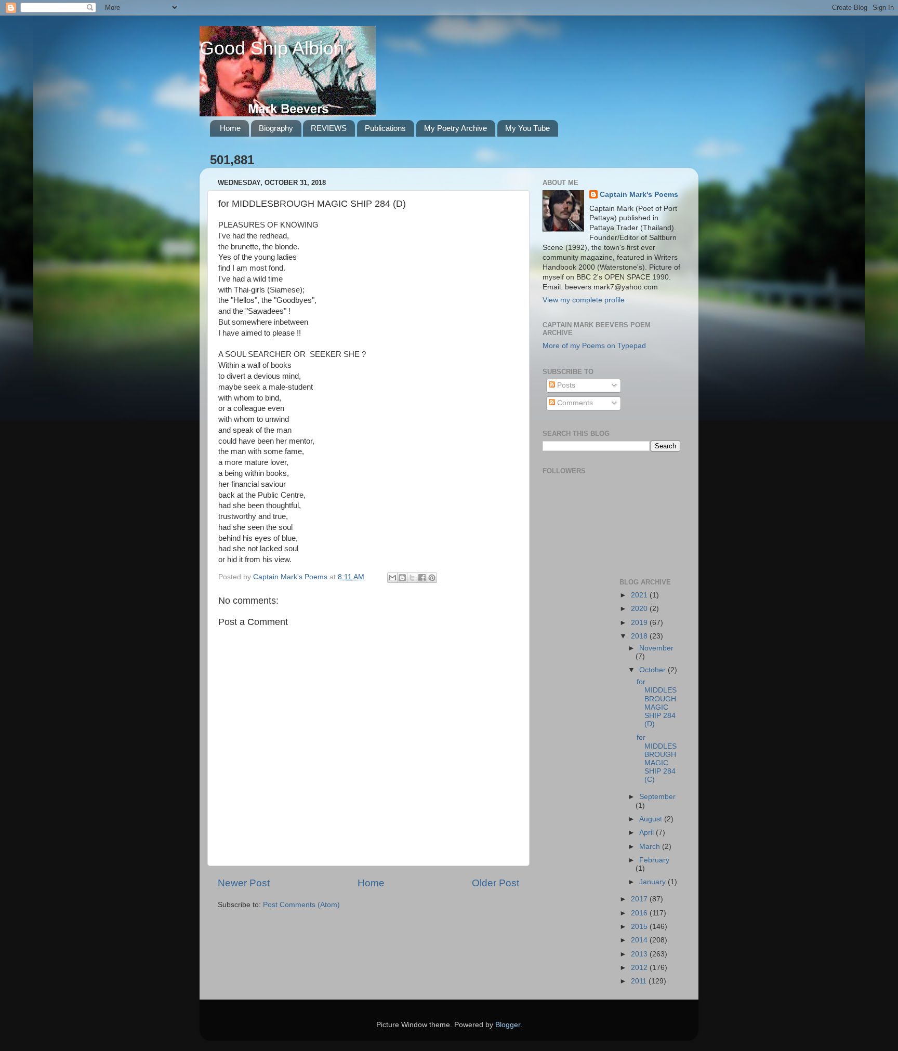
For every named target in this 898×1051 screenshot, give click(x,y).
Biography (276, 128)
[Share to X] (412, 578)
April (647, 832)
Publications (385, 128)
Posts (565, 385)
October (653, 670)
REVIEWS (329, 128)
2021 (640, 595)
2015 (640, 926)
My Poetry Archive (455, 128)
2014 (640, 940)
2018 (640, 636)
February (654, 860)
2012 (640, 968)
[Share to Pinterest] (432, 578)
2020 (640, 609)
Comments (574, 403)
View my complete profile (584, 300)
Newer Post (244, 882)
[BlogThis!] (402, 578)
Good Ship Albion (272, 48)
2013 (640, 954)
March (650, 846)
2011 (640, 981)
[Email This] (392, 578)
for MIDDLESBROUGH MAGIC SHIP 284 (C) (657, 758)
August (651, 819)
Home (230, 128)
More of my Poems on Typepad (594, 346)
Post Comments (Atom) (301, 905)
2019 (640, 623)
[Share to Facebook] (422, 578)
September (657, 797)
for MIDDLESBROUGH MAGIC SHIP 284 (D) (657, 703)
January (653, 882)
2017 (640, 899)
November (656, 648)
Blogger (507, 1025)
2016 (640, 913)
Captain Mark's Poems (639, 194)
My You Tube (527, 128)
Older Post (495, 882)
